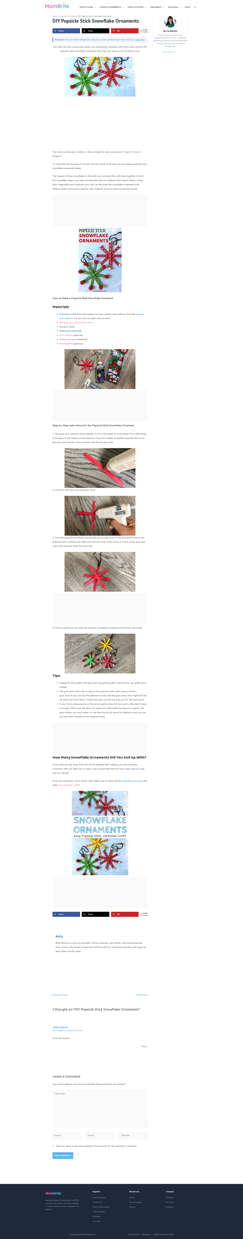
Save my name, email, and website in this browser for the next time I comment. (96, 1146)
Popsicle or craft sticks (70, 314)
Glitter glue (65, 330)
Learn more (140, 40)
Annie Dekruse (60, 1027)
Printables (97, 1216)
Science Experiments (101, 1207)
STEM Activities (99, 1212)
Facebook (170, 1202)
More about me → (170, 52)
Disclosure (146, 1234)
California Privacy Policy (163, 1234)
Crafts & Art (97, 1202)
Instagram (170, 1207)
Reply (144, 1046)
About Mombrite (135, 1202)
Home (55, 16)
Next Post (143, 994)
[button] (195, 7)
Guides (132, 1197)
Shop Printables (99, 1197)
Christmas (72, 16)
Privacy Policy (133, 1234)
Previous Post (58, 994)
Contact (132, 1207)
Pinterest (169, 1197)
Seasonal (63, 16)
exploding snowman (132, 780)
